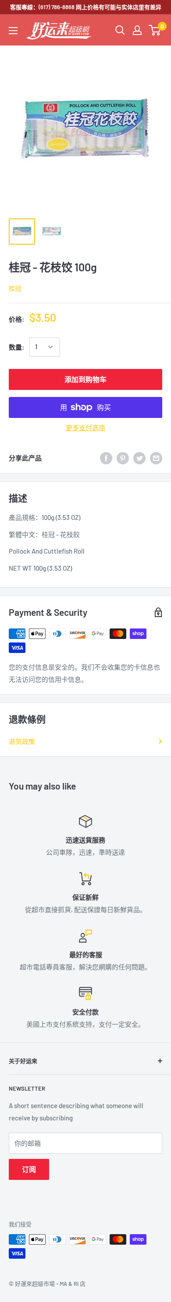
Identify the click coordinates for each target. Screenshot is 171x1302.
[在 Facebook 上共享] (106, 457)
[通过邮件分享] (156, 457)
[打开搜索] (120, 30)
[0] (155, 30)
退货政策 (22, 741)
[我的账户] (137, 30)
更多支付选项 (85, 428)
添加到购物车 (85, 379)
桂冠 (15, 288)
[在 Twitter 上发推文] (139, 457)
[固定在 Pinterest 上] (123, 457)
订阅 (29, 1169)
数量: (16, 347)
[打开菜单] (13, 30)
